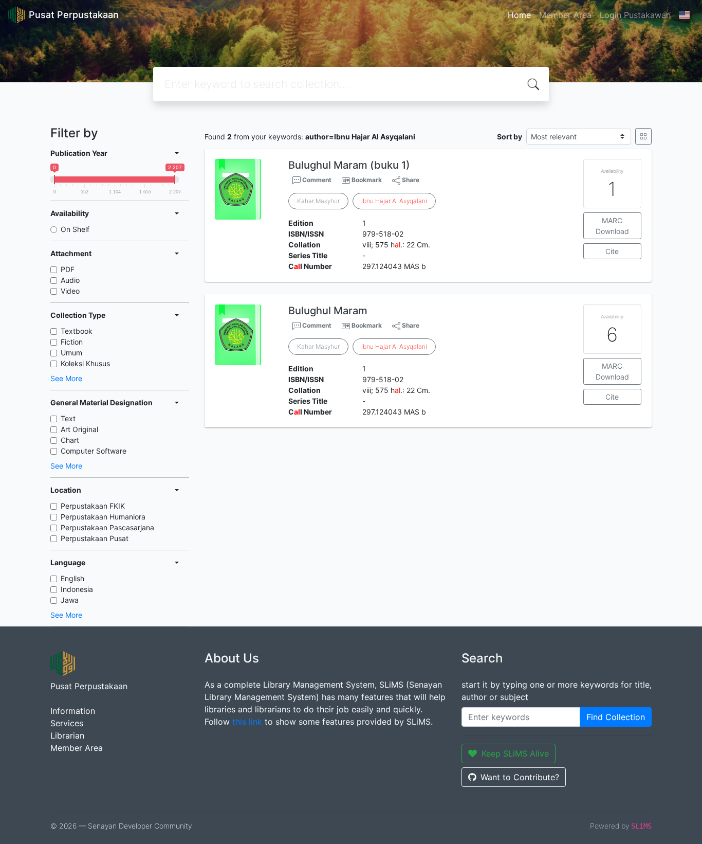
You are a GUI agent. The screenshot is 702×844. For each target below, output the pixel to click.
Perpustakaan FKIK (93, 505)
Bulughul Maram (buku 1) (349, 165)
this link (247, 721)
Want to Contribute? (520, 777)
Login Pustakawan (635, 15)
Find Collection (615, 717)
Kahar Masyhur (318, 201)
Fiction (72, 341)
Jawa (70, 600)
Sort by (509, 136)
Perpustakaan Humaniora (103, 516)
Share (409, 180)
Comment (316, 180)
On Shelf (75, 229)
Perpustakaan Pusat (94, 538)
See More (66, 378)
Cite (612, 251)
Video (70, 290)
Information (72, 711)
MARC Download (612, 226)
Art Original (79, 429)
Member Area (565, 15)
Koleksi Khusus (85, 363)
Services (66, 723)
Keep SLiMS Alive (515, 753)
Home (519, 15)
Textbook (77, 331)
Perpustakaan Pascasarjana (107, 527)
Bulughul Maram (327, 310)
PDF (68, 269)
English (72, 578)
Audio (70, 280)
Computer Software (93, 450)
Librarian (67, 735)
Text (68, 418)
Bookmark (367, 180)
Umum (71, 352)
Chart (70, 440)
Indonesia (77, 589)
